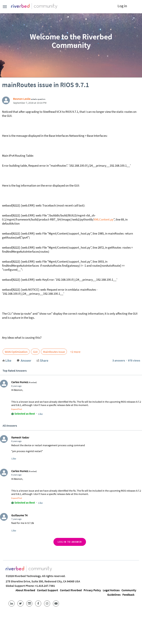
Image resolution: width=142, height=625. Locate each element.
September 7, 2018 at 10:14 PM (29, 102)
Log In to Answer (70, 541)
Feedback (128, 594)
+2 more (75, 352)
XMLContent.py (104, 219)
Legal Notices (111, 590)
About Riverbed (25, 590)
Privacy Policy (92, 590)
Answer (26, 360)
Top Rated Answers (15, 370)
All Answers (10, 425)
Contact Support (47, 590)
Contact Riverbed (71, 590)
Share (44, 360)
